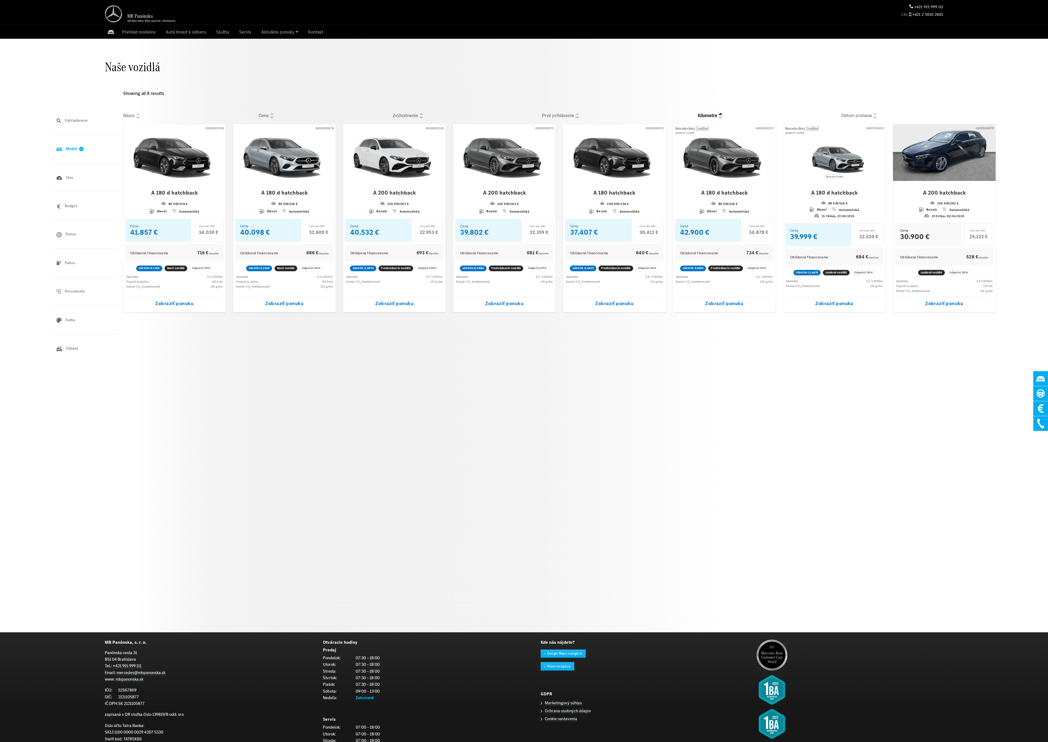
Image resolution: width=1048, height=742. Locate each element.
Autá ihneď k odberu (186, 32)
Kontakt (315, 32)
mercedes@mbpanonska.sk (141, 672)
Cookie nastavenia (561, 719)
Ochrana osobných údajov (568, 711)
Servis (245, 32)
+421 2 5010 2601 (927, 14)
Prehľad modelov (139, 32)
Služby (222, 32)
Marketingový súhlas (563, 703)
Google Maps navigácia (564, 653)
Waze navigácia (559, 666)
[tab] (85, 120)
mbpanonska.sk (129, 679)
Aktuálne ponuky (277, 32)
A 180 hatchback (614, 193)
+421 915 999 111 (928, 7)
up (138, 113)
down (138, 117)
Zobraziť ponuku (174, 303)
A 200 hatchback (394, 193)
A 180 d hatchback (174, 193)
